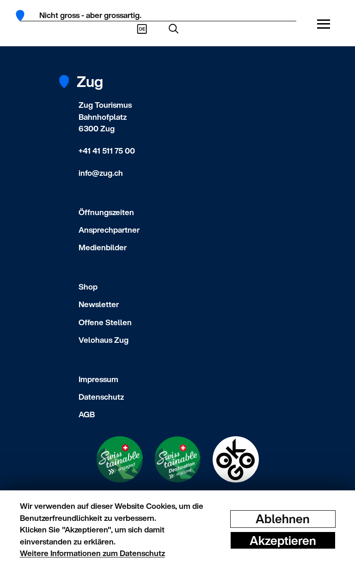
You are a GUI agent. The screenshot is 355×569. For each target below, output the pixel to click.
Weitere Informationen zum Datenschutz (92, 553)
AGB (87, 414)
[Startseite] (23, 15)
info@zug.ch (101, 173)
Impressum (98, 379)
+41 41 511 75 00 (107, 150)
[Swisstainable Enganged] (120, 459)
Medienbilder (103, 247)
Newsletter (99, 304)
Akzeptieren (283, 540)
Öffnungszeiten (106, 212)
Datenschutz (101, 396)
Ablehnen (283, 518)
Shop (88, 286)
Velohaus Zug (104, 340)
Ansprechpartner (109, 229)
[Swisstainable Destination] (177, 459)
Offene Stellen (105, 322)
